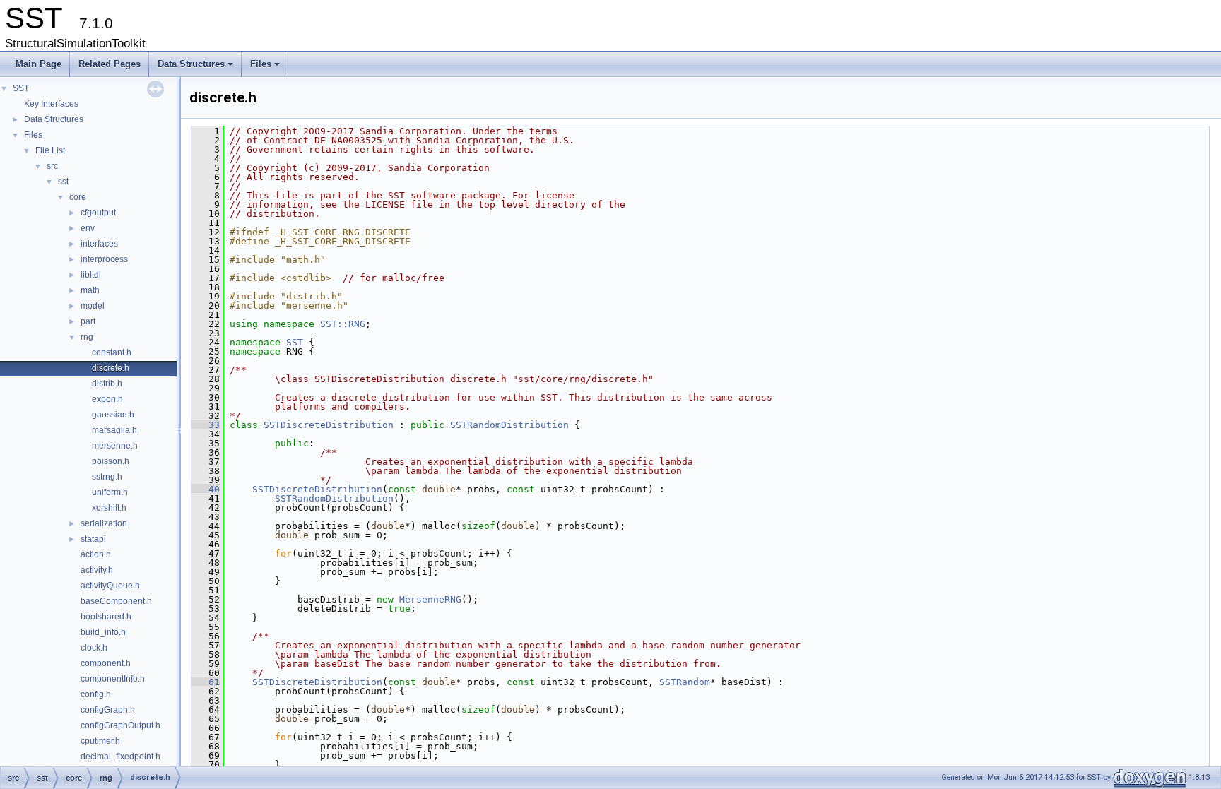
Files (266, 68)
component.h (106, 663)
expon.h (107, 399)
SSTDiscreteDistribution (329, 425)
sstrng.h (107, 477)
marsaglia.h (114, 430)
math (90, 290)
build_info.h (103, 632)
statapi (93, 539)
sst (63, 181)
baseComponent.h (116, 601)
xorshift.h (109, 508)
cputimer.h (100, 741)
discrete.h (110, 368)
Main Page (38, 64)
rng (87, 337)
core (77, 197)
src (52, 166)
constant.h (111, 352)
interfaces (99, 244)
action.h (96, 554)
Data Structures (196, 68)
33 (205, 425)
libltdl (91, 275)
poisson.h (110, 461)
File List (50, 150)
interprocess (104, 259)
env (88, 228)
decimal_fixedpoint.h (120, 756)
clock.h (94, 648)
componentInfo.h (113, 679)
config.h (96, 694)
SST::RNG (342, 324)
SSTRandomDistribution (509, 425)
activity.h (97, 570)
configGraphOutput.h (120, 725)
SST (21, 88)
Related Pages (109, 64)
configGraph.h (108, 710)
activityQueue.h (110, 586)
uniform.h (110, 492)
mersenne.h (115, 446)
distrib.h (107, 383)
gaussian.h (113, 415)
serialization (104, 523)
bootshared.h (106, 617)
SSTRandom (684, 682)
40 (205, 489)
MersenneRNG (430, 599)
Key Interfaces (51, 104)
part (88, 321)
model (93, 306)
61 (205, 682)
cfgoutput (98, 213)
